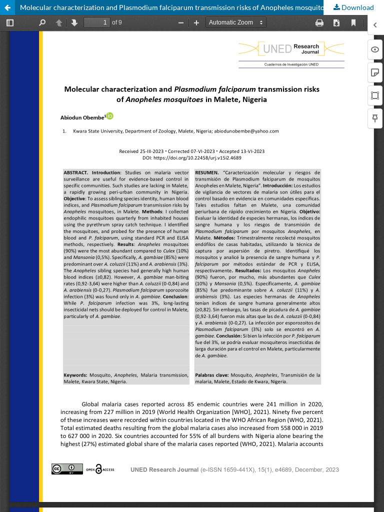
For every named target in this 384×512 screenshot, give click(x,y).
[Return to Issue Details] (7, 7)
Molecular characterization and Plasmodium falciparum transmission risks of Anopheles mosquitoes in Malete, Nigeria (202, 7)
